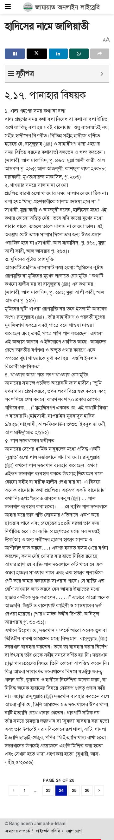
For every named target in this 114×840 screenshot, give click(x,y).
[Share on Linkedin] (58, 54)
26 (87, 790)
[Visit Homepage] (62, 7)
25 (74, 790)
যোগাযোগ (74, 831)
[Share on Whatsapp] (78, 54)
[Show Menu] (8, 7)
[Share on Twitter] (37, 54)
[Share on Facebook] (15, 54)
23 (48, 790)
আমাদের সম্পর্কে (17, 831)
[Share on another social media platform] (99, 54)
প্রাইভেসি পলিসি (48, 831)
